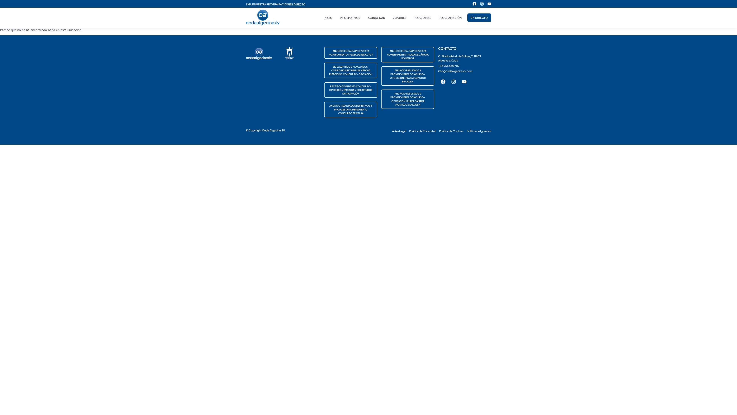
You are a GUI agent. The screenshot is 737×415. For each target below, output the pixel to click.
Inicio (328, 17)
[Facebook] (474, 4)
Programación (450, 17)
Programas (422, 17)
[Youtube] (489, 4)
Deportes (399, 17)
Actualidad (376, 17)
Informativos (350, 17)
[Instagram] (482, 4)
